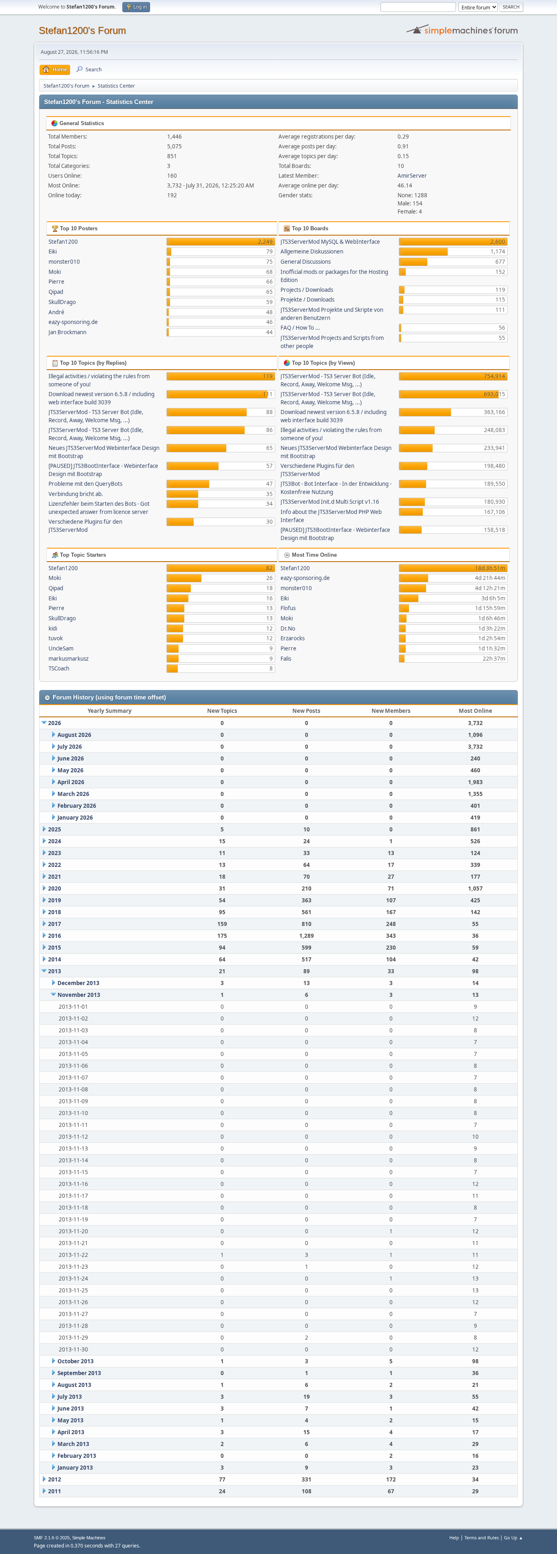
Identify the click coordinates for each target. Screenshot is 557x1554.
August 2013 (74, 1385)
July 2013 (69, 1396)
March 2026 (73, 794)
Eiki (53, 251)
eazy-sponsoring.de (73, 322)
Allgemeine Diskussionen (312, 251)
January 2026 (75, 817)
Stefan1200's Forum (82, 30)
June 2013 (70, 1408)
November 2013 (78, 995)
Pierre (56, 281)
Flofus (288, 608)
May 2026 (70, 770)
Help (454, 1537)
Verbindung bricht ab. (76, 494)
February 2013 (76, 1455)
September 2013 (79, 1373)
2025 (54, 829)
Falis (286, 658)
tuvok (56, 638)
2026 (54, 723)
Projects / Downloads (307, 289)
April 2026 (70, 782)
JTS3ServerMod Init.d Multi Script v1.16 (330, 501)
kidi (53, 628)
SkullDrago (62, 302)
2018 (54, 912)
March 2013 (73, 1444)
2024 (54, 841)
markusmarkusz (68, 658)
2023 (54, 853)
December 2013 (78, 983)
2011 (54, 1491)
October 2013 (75, 1361)
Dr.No (288, 628)
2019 (54, 900)
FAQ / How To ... (300, 327)
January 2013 (75, 1467)
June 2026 (70, 758)
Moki (55, 272)
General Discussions (306, 261)
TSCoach (59, 668)
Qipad (56, 291)
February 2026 (76, 805)
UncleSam (61, 648)
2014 (54, 959)
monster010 (64, 261)
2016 (54, 935)
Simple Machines (89, 1537)
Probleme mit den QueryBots (85, 483)
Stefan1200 (63, 241)
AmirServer (412, 175)
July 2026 (69, 746)
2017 (54, 924)
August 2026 (74, 734)
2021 (54, 876)
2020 (54, 888)
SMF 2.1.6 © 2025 (52, 1537)
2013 (54, 971)
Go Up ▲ (513, 1537)
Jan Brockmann (67, 332)
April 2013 (70, 1432)
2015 (54, 947)
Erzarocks (293, 638)
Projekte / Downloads (307, 299)
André (56, 312)
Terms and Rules (481, 1537)
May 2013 (70, 1420)
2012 (54, 1479)
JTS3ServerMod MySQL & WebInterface (330, 241)
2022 (54, 864)
